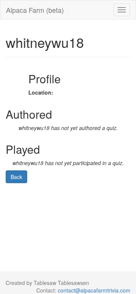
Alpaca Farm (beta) (35, 10)
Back (16, 177)
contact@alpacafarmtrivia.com (94, 290)
